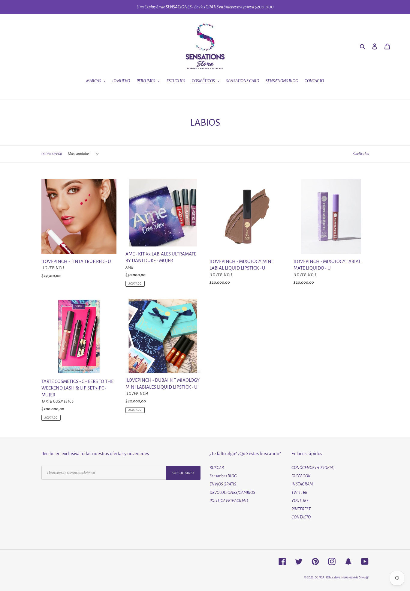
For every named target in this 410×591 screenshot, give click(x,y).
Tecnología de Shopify (355, 577)
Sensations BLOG (223, 476)
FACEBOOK (300, 476)
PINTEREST (301, 509)
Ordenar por (51, 154)
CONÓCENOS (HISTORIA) (313, 467)
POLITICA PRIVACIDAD (229, 500)
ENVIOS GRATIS (223, 484)
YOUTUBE (300, 500)
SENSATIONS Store (327, 577)
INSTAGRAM (302, 484)
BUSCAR (217, 467)
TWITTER (299, 492)
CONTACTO (301, 517)
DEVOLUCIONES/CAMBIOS (232, 492)
